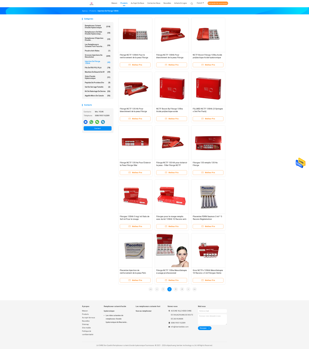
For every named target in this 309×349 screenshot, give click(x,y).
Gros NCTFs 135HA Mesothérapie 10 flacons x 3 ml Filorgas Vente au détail (208, 273)
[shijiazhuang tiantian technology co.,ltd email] (86, 122)
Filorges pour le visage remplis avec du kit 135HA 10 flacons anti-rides (171, 219)
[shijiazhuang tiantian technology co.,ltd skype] (103, 122)
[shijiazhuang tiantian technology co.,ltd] (91, 4)
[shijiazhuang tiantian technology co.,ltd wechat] (97, 122)
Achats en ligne (180, 3)
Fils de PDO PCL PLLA (97, 68)
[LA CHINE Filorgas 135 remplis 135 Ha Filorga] (208, 142)
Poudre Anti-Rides (97, 51)
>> (195, 289)
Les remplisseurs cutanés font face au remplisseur (148, 308)
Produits (85, 314)
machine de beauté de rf (97, 72)
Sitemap (85, 324)
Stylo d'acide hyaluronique (97, 77)
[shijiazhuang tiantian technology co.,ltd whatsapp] (91, 122)
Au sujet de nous (88, 318)
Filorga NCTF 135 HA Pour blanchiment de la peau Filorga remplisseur (133, 111)
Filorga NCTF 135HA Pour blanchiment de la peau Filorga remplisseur (169, 57)
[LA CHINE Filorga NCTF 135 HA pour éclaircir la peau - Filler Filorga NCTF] (172, 142)
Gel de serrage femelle (97, 87)
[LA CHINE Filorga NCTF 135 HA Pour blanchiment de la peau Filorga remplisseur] (135, 89)
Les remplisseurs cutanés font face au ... (97, 45)
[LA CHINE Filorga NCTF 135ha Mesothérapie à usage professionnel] (172, 250)
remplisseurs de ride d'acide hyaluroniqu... (97, 33)
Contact (97, 128)
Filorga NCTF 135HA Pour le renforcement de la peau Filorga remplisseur (134, 57)
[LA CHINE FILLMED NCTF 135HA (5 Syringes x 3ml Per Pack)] (208, 89)
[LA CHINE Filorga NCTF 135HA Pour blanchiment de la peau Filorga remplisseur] (172, 35)
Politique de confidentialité (87, 332)
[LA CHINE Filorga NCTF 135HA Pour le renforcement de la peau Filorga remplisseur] (135, 35)
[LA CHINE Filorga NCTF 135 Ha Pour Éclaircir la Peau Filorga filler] (135, 142)
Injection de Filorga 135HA (97, 62)
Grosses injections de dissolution (97, 56)
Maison (85, 311)
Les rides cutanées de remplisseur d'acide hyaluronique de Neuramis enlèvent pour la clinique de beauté (116, 319)
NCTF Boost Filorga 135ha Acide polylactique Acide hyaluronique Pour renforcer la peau (207, 57)
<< (151, 289)
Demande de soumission (218, 3)
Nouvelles (86, 321)
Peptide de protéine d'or (97, 83)
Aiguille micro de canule (97, 96)
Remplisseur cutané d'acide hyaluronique (97, 26)
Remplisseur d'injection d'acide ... (97, 39)
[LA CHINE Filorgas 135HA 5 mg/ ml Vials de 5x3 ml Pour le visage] (135, 196)
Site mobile (86, 328)
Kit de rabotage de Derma (97, 91)
